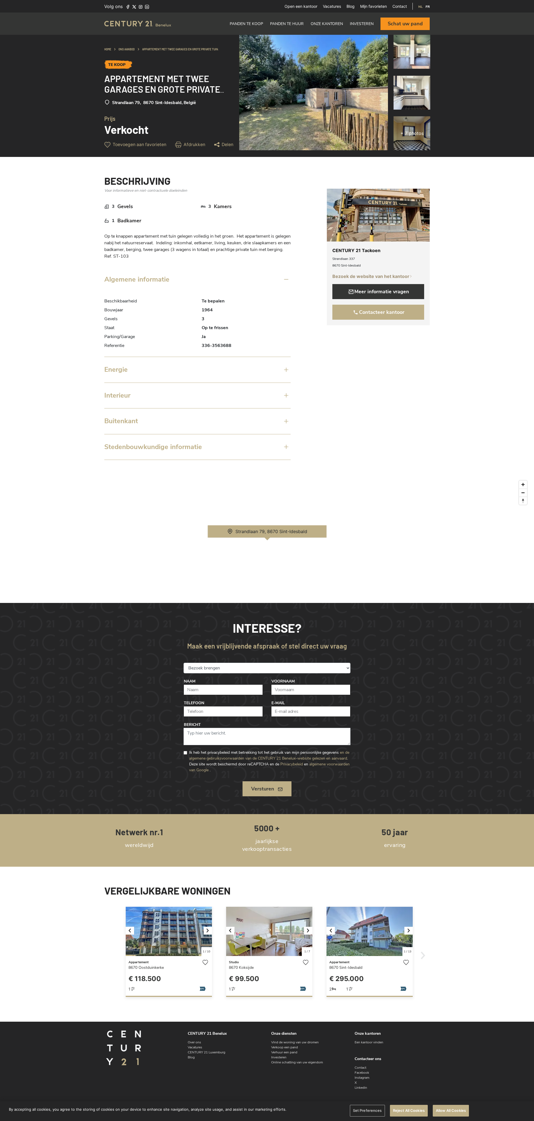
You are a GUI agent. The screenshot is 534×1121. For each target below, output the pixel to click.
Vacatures (332, 6)
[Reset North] (523, 501)
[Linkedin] (147, 6)
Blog (351, 6)
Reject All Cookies (409, 1110)
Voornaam (283, 681)
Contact (399, 6)
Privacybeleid (291, 764)
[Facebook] (127, 6)
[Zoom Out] (523, 493)
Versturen (262, 788)
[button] (132, 931)
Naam (190, 681)
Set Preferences (367, 1110)
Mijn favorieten (373, 6)
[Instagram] (140, 6)
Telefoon (194, 703)
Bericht (192, 724)
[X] (134, 6)
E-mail (278, 703)
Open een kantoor (301, 6)
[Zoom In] (523, 485)
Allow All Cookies (451, 1110)
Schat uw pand (405, 23)
